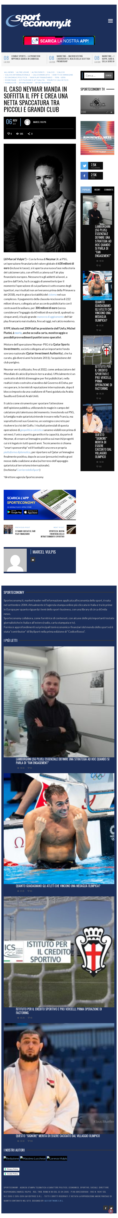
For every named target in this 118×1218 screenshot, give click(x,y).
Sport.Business (43, 85)
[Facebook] (105, 1210)
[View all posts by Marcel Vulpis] (27, 124)
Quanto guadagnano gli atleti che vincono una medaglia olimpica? (103, 313)
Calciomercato (41, 77)
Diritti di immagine (63, 77)
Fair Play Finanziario (41, 80)
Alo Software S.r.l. (54, 1203)
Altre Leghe (22, 74)
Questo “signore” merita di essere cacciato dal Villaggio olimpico (103, 447)
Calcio (51, 74)
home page (10, 82)
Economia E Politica (16, 80)
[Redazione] (11, 1160)
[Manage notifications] (110, 1211)
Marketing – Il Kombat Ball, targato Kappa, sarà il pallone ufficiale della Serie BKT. (28, 59)
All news (9, 74)
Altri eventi (38, 74)
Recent (97, 191)
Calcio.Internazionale (17, 77)
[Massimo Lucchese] (33, 1160)
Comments (108, 191)
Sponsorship (26, 85)
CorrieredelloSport (28, 472)
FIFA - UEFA (60, 80)
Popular (86, 191)
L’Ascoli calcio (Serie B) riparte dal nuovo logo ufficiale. (73, 57)
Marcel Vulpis (39, 124)
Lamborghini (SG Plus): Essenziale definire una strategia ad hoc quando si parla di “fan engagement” (103, 243)
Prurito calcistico (58, 82)
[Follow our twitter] (84, 168)
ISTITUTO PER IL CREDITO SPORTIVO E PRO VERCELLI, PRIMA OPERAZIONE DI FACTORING (103, 379)
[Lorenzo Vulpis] (57, 1160)
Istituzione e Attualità (32, 82)
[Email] (33, 561)
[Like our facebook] (84, 178)
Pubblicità (10, 85)
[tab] (86, 192)
